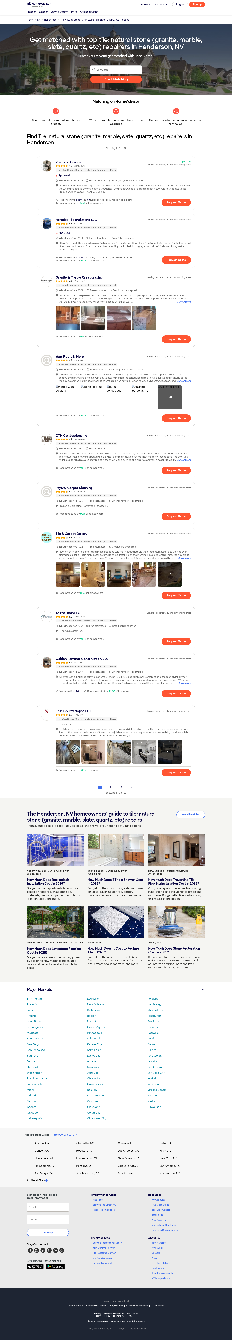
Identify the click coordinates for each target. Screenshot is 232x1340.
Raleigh (92, 1090)
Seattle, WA (125, 1173)
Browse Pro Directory (104, 1204)
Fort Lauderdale (37, 1078)
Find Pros (98, 1199)
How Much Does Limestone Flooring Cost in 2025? (54, 950)
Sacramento (35, 1038)
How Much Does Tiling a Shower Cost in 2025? (115, 881)
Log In (180, 4)
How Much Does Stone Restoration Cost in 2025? (174, 950)
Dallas (151, 1044)
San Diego (33, 1044)
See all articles (190, 814)
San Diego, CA (44, 1173)
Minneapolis (94, 1033)
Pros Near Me (158, 1220)
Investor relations (160, 1263)
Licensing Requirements (164, 1230)
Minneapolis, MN (86, 1158)
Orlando (32, 1095)
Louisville (93, 998)
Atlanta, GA (42, 1143)
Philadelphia (155, 1010)
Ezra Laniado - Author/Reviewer (168, 871)
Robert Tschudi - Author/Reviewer (48, 871)
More (74, 11)
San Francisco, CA (87, 1173)
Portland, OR (84, 1166)
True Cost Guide (160, 1204)
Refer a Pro (157, 1214)
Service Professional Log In (107, 1242)
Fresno (31, 1015)
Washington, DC (170, 1173)
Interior (32, 11)
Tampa (31, 1101)
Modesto (33, 1033)
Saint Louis (94, 1050)
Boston (91, 1015)
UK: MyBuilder (157, 1306)
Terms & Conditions (135, 1321)
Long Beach (34, 1021)
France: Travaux (75, 1306)
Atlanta (31, 1107)
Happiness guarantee (163, 1273)
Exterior (43, 11)
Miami (31, 1090)
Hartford (32, 1067)
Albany (91, 1061)
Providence (154, 1021)
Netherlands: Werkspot (137, 1306)
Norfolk (152, 1078)
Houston (152, 1061)
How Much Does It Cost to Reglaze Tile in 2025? (113, 950)
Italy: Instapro (116, 1306)
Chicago (32, 1112)
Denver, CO (42, 1150)
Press (154, 1258)
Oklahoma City (96, 1118)
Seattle (152, 1095)
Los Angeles (35, 1027)
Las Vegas (93, 1055)
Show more (184, 301)
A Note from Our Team (163, 1225)
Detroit (91, 1021)
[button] (68, 318)
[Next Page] (142, 787)
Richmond (154, 1084)
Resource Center (160, 1209)
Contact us (157, 1268)
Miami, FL (166, 1150)
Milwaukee (154, 1107)
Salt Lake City (156, 1072)
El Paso (152, 1050)
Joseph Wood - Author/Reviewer (47, 942)
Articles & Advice (89, 11)
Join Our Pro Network (104, 1247)
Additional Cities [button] (36, 1180)
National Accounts (103, 1263)
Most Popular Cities (36, 1135)
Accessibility (132, 1315)
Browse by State (63, 1134)
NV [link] (39, 19)
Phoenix (32, 1004)
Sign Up (197, 4)
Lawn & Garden (59, 11)
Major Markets (39, 989)
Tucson (31, 1010)
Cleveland (93, 1107)
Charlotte (93, 1078)
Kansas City (94, 1044)
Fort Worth (154, 1055)
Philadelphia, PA (45, 1166)
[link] (116, 166)
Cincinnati (93, 1101)
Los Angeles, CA (128, 1150)
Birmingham (35, 998)
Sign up (48, 1232)
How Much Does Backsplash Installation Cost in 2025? (48, 881)
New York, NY (168, 1158)
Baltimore (93, 1010)
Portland (153, 998)
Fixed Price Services (104, 1209)
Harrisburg (154, 1004)
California (107, 1314)
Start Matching (116, 79)
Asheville (93, 1072)
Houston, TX (84, 1150)
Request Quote (176, 202)
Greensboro (95, 1084)
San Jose (32, 1055)
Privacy (97, 1314)
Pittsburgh (154, 1015)
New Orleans (95, 1004)
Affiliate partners (160, 1278)
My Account (158, 1199)
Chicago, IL (125, 1143)
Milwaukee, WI (44, 1158)
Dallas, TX (166, 1143)
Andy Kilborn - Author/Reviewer (107, 871)
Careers (155, 1252)
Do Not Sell (118, 1314)
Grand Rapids (96, 1027)
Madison (152, 1101)
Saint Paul (93, 1038)
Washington (34, 1072)
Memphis (153, 1027)
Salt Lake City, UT (129, 1166)
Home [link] (30, 19)
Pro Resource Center (104, 1252)
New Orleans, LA (128, 1158)
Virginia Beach (156, 1090)
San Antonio (155, 1067)
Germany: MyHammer (96, 1306)
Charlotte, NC (85, 1143)
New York (93, 1067)
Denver (31, 1061)
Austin (151, 1038)
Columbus (93, 1112)
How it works (158, 1242)
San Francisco (36, 1050)
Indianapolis (34, 1118)
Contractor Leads (102, 1258)
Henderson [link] (50, 19)
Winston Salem (96, 1095)
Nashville (153, 1033)
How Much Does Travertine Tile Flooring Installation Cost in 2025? (173, 881)
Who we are (158, 1247)
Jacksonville (34, 1084)
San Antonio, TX (170, 1166)
